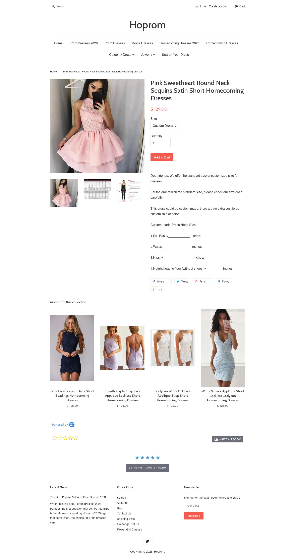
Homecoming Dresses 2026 (179, 43)
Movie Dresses (142, 43)
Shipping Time (126, 519)
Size (154, 118)
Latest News (59, 487)
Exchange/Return (128, 524)
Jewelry (147, 54)
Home (58, 43)
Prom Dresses (115, 43)
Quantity (156, 135)
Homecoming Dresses (222, 43)
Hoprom (147, 25)
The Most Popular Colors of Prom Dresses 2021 (78, 497)
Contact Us (124, 513)
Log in (198, 6)
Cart (242, 6)
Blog (120, 508)
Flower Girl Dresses (129, 529)
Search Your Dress (175, 54)
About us (122, 503)
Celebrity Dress (120, 54)
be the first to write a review (147, 467)
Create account (218, 6)
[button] (227, 439)
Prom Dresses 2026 (83, 43)
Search (121, 497)
